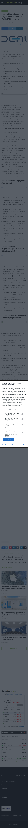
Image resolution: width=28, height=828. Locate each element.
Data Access (14, 444)
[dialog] (14, 414)
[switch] (22, 414)
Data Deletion (5, 444)
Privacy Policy (22, 444)
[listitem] (14, 410)
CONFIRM (8, 439)
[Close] (25, 383)
